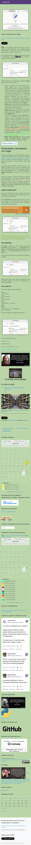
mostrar (14, 143)
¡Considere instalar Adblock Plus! (8, 511)
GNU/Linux (13, 420)
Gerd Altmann (15, 410)
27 (1, 806)
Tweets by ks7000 (5, 790)
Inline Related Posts (25, 214)
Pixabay (5, 411)
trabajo (21, 410)
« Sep (2, 811)
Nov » (6, 811)
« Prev (4, 443)
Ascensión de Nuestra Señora (27, 463)
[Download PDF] (2, 45)
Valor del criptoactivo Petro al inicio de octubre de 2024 (8, 430)
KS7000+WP (6, 2)
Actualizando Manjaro (22, 428)
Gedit (27, 420)
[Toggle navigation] (27, 2)
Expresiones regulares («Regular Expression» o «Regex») (15, 158)
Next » (26, 443)
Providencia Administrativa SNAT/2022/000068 (15, 535)
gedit (9, 420)
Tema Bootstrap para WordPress (16, 843)
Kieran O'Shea (22, 491)
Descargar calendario (6, 537)
